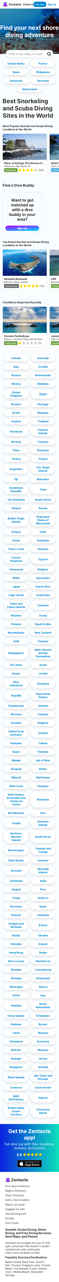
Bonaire (16, 404)
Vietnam (43, 751)
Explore (28, 4)
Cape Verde (16, 595)
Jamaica (43, 705)
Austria (16, 421)
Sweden (43, 549)
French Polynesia (16, 559)
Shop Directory (14, 1195)
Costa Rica (43, 595)
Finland (16, 508)
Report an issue (15, 1204)
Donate (9, 1218)
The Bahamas (16, 499)
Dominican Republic (16, 489)
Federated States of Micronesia (43, 520)
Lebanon (43, 860)
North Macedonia (43, 1005)
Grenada (16, 870)
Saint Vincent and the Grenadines (42, 653)
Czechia (43, 714)
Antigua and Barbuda (16, 925)
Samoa (43, 986)
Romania (16, 743)
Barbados (43, 799)
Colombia (43, 540)
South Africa (43, 499)
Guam (16, 751)
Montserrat (43, 961)
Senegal (16, 978)
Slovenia (16, 714)
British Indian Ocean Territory (16, 1111)
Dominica (43, 683)
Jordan (43, 673)
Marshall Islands (43, 870)
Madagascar (16, 653)
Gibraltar (16, 944)
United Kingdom (16, 394)
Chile (43, 532)
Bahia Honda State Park (20, 1262)
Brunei (43, 1024)
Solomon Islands (43, 823)
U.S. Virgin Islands (43, 469)
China (16, 995)
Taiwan (43, 743)
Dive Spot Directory (17, 1186)
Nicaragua (16, 986)
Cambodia (16, 880)
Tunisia (16, 823)
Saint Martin (16, 860)
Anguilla (16, 695)
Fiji (16, 479)
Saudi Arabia (43, 624)
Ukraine (43, 935)
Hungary (43, 786)
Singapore (16, 1067)
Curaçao (43, 441)
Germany (43, 80)
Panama (16, 624)
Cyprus (43, 559)
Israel (43, 665)
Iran (42, 813)
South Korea (43, 836)
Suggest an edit (15, 1209)
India (43, 880)
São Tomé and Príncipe (43, 1077)
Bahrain (16, 1050)
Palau (16, 450)
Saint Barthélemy (16, 1097)
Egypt (43, 394)
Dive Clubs (12, 1223)
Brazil (16, 412)
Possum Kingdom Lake (25, 1265)
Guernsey (43, 1041)
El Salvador (43, 1015)
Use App (39, 4)
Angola (16, 889)
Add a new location (17, 1200)
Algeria (43, 1097)
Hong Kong (16, 952)
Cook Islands (43, 1087)
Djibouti (16, 777)
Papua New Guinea (43, 695)
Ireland (16, 532)
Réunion (16, 615)
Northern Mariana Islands (16, 837)
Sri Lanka (16, 665)
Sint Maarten (16, 813)
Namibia (16, 1005)
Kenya (16, 673)
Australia (43, 358)
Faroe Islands (16, 1015)
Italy (16, 366)
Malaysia (43, 412)
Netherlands (43, 375)
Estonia (16, 915)
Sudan (43, 952)
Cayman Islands (43, 431)
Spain (16, 72)
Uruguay (16, 769)
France (43, 63)
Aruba (43, 615)
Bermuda (16, 906)
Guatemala (43, 978)
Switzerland (29, 89)
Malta (16, 578)
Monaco (43, 1032)
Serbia (16, 935)
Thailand (43, 421)
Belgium (43, 569)
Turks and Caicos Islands (16, 605)
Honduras (16, 431)
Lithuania (43, 915)
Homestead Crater (25, 1268)
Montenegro (16, 850)
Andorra (43, 898)
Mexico (16, 383)
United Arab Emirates (16, 733)
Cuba (43, 489)
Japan (16, 586)
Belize (43, 769)
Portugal (43, 404)
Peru (43, 889)
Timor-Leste (16, 549)
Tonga (16, 898)
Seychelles (43, 578)
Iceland (43, 733)
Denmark (43, 450)
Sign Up (52, 4)
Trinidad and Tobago (43, 850)
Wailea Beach (21, 1271)
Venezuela (16, 569)
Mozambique (16, 632)
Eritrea (43, 925)
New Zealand (43, 632)
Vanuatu (43, 641)
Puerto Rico (43, 586)
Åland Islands (16, 1077)
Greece (16, 375)
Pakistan (16, 1024)
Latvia (16, 1032)
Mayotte (43, 1050)
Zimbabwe (16, 1041)
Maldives (43, 383)
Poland (43, 458)
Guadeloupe (16, 705)
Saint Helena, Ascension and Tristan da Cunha (16, 799)
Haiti (16, 641)
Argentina (16, 469)
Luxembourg (43, 969)
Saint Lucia (16, 786)
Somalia (43, 1067)
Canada (16, 358)
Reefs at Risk (31, 1252)
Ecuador (16, 722)
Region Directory (15, 1190)
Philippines (43, 72)
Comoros (16, 1087)
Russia (43, 508)
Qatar (43, 906)
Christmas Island (43, 1111)
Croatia (43, 366)
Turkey (16, 458)
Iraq (42, 995)
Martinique (43, 777)
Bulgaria (43, 722)
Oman (16, 540)
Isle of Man (43, 760)
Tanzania (43, 605)
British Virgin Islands (16, 520)
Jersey (43, 1058)
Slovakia (16, 969)
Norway (16, 441)
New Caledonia (16, 683)
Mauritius (43, 479)
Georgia (16, 1058)
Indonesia (16, 80)
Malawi (16, 760)
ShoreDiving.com (15, 1213)
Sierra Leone (16, 961)
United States (16, 63)
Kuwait (43, 944)
